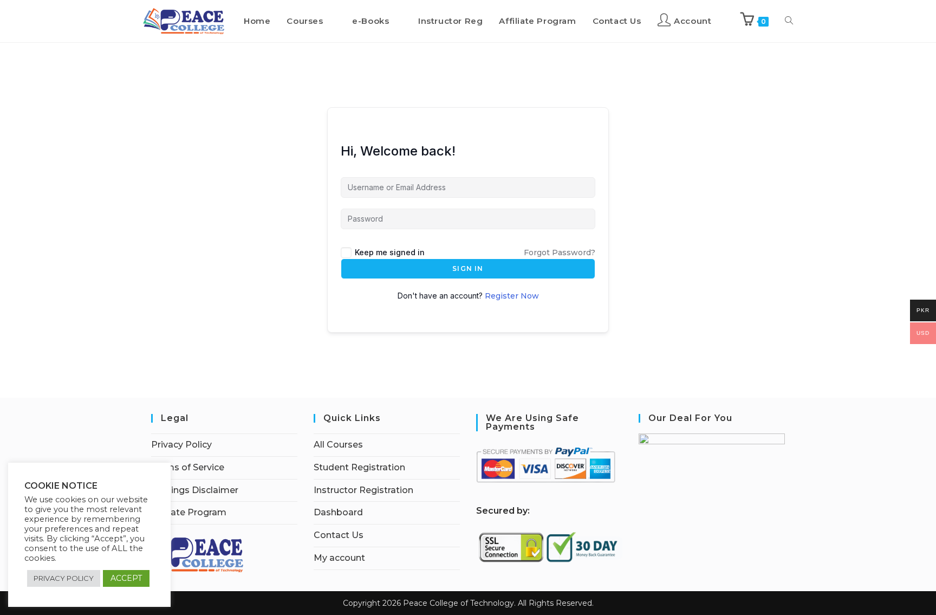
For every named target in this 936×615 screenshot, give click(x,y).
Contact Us (338, 535)
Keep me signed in (390, 252)
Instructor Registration (363, 490)
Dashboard (338, 512)
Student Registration (359, 467)
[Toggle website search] (789, 21)
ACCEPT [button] (126, 578)
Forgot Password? (559, 252)
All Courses (338, 444)
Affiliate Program (188, 512)
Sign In (467, 268)
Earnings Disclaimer (194, 490)
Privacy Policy (181, 444)
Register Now (512, 296)
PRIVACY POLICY (64, 578)
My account (339, 558)
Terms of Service (187, 467)
